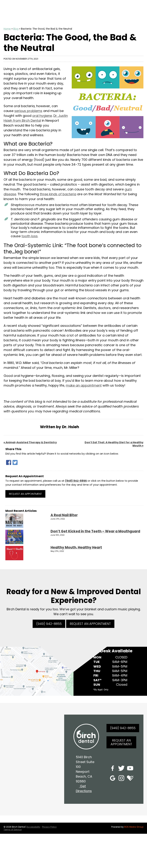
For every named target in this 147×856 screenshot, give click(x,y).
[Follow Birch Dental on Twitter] (121, 769)
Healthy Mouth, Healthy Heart (76, 547)
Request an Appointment (25, 494)
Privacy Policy (49, 826)
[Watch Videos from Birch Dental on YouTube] (130, 769)
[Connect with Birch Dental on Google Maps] (112, 779)
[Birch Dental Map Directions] (37, 671)
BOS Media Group (133, 826)
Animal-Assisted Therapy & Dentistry (31, 442)
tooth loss (30, 236)
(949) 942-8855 (76, 481)
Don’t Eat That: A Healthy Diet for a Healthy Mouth (114, 444)
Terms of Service (13, 829)
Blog (15, 29)
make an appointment (84, 385)
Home (7, 29)
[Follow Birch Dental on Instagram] (121, 779)
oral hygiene (42, 115)
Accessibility (33, 826)
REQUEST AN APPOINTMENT (90, 623)
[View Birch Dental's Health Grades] (130, 779)
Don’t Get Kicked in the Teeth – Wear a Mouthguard (95, 531)
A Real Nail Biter (64, 515)
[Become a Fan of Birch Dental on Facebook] (112, 769)
